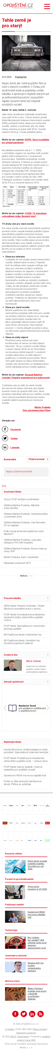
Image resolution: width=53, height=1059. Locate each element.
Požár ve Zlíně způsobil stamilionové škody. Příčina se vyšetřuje (23, 782)
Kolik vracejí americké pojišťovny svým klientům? (24, 532)
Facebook (15, 429)
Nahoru (24, 576)
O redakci (9, 1029)
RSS (4, 485)
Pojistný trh (20, 77)
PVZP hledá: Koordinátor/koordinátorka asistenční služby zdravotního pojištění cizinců (24, 617)
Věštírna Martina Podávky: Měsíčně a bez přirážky (21, 506)
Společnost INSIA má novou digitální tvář (25, 775)
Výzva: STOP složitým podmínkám (21, 499)
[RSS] (40, 1014)
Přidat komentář (36, 459)
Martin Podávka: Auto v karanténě (21, 557)
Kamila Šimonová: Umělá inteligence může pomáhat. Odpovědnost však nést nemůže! (26, 751)
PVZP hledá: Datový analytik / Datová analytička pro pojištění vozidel (23, 768)
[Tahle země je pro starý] (26, 196)
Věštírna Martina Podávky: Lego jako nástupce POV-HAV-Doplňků (22, 541)
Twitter (14, 438)
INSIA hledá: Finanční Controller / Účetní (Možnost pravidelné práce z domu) (24, 607)
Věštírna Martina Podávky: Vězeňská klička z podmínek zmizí (26, 515)
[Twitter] (24, 1014)
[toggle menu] (47, 7)
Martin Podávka (42, 407)
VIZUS (13, 1036)
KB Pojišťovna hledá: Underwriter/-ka (22, 634)
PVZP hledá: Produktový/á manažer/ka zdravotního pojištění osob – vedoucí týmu (26, 759)
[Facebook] (15, 1014)
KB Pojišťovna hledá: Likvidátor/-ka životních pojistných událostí (22, 642)
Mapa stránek (40, 1029)
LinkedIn (14, 447)
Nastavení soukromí (26, 1033)
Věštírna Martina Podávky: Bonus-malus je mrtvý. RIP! (25, 550)
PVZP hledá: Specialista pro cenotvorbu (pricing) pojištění (24, 627)
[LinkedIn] (32, 1014)
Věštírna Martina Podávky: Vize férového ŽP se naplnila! (24, 524)
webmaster (23, 1036)
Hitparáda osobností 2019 (17, 563)
